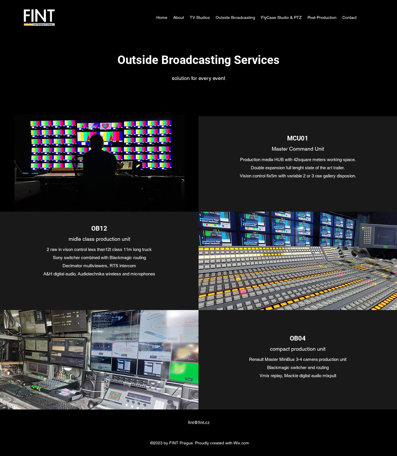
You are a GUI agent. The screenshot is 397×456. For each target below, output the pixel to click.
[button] (100, 164)
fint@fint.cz (199, 422)
